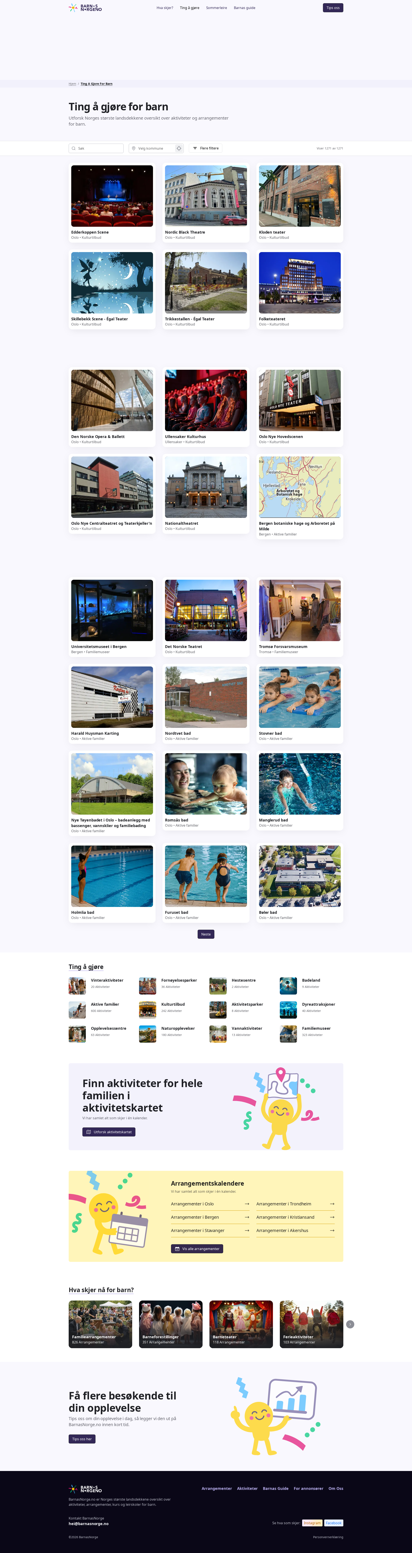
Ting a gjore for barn (96, 84)
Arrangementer (217, 1488)
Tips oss (333, 7)
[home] (97, 7)
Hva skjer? (165, 7)
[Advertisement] (206, 48)
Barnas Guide (275, 1488)
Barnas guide (244, 7)
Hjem (72, 84)
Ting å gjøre (189, 7)
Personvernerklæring (328, 1537)
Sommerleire (216, 7)
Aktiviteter (247, 1488)
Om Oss (336, 1488)
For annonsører (308, 1488)
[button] (350, 1324)
